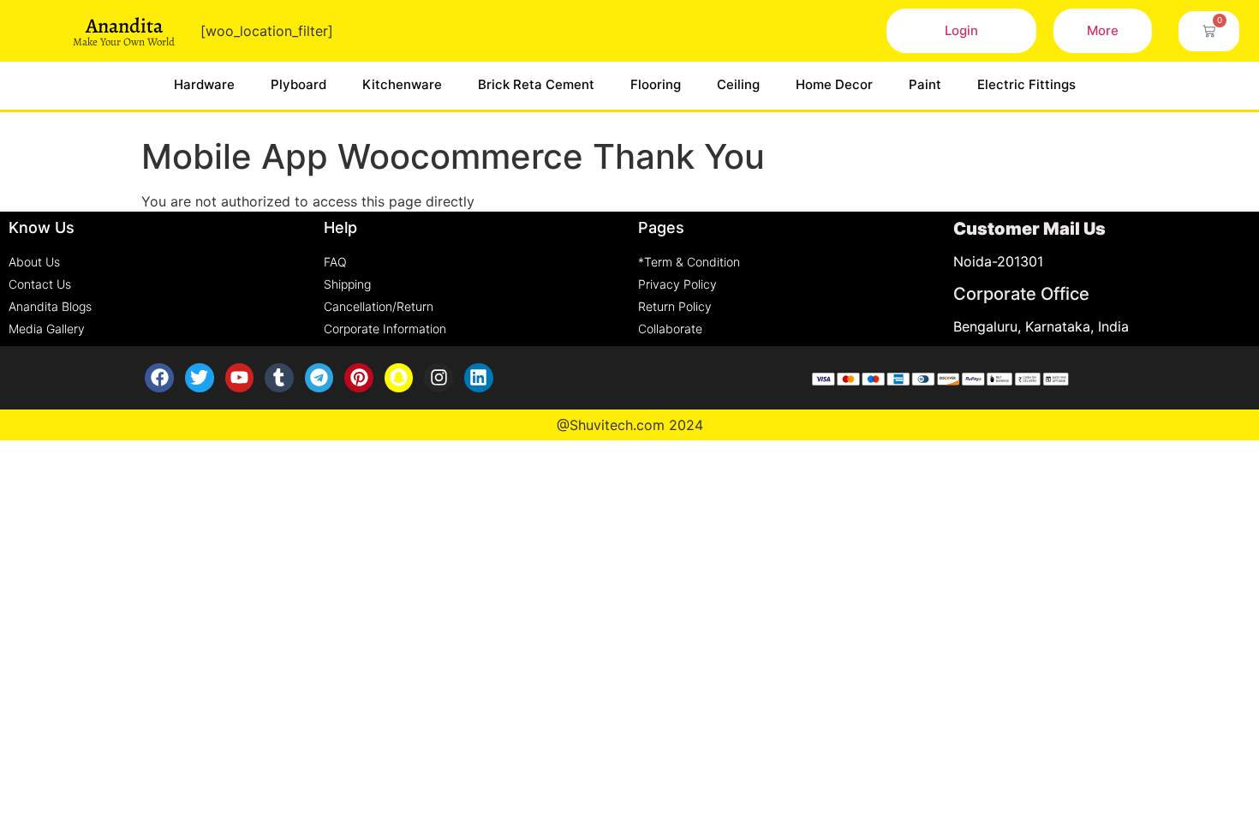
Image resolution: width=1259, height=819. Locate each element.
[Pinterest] (358, 377)
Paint (925, 84)
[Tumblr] (279, 377)
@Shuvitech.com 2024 (630, 424)
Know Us (42, 227)
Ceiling (738, 84)
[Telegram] (319, 377)
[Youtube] (239, 377)
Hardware (204, 84)
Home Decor (834, 84)
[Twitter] (199, 377)
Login (961, 30)
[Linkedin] (478, 377)
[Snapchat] (399, 377)
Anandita (124, 25)
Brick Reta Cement (536, 84)
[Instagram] (438, 377)
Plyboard (298, 84)
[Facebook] (159, 377)
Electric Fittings (1026, 84)
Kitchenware (402, 84)
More (1103, 30)
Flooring (655, 84)
